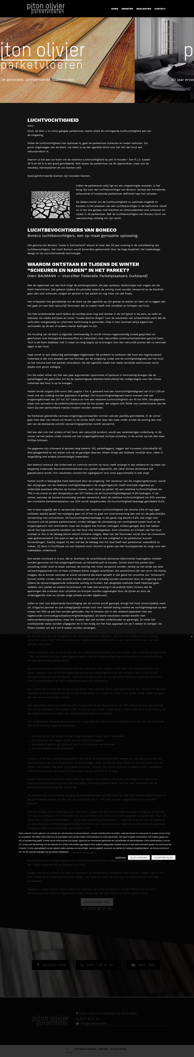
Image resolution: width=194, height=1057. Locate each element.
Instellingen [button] (120, 857)
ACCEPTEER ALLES (163, 857)
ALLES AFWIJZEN (138, 857)
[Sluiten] (191, 637)
